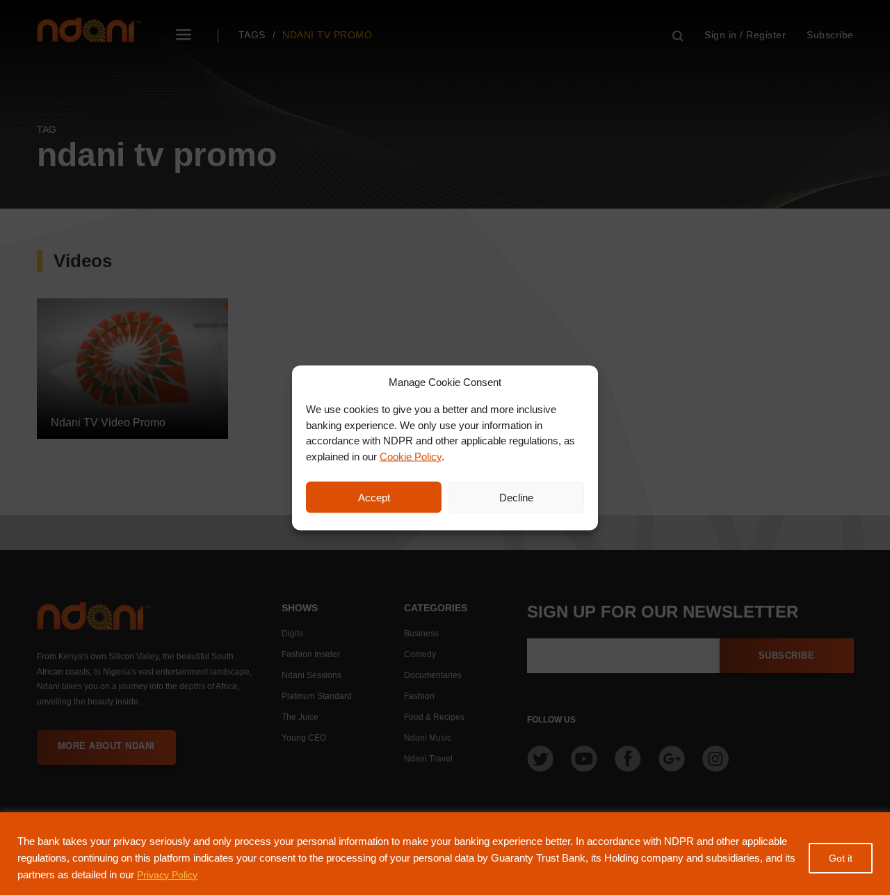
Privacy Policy (167, 874)
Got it (840, 858)
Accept (374, 497)
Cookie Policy (411, 456)
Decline (516, 497)
